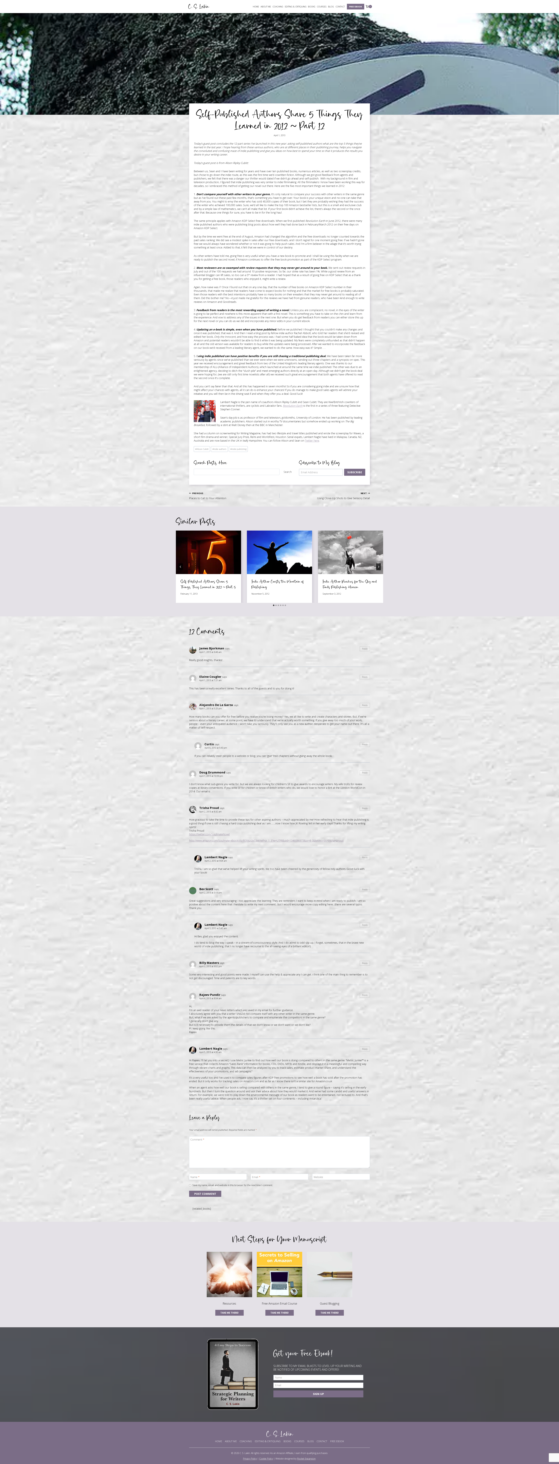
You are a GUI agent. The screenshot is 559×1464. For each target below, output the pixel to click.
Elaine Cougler (210, 677)
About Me (266, 6)
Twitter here (312, 440)
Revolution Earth (293, 405)
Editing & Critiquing (295, 6)
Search (288, 472)
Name (195, 1177)
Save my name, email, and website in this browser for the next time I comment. (232, 1185)
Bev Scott (206, 889)
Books (311, 6)
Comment (197, 1139)
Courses (322, 6)
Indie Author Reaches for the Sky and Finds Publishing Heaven (350, 584)
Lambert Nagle (216, 857)
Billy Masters (209, 963)
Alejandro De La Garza (216, 705)
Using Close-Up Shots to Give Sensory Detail (343, 496)
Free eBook (355, 6)
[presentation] (208, 552)
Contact (340, 6)
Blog (331, 6)
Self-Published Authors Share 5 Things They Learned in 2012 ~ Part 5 (208, 584)
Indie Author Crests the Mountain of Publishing (278, 584)
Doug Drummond (212, 772)
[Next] (378, 566)
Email (256, 1177)
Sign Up (318, 1394)
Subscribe (354, 472)
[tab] (273, 605)
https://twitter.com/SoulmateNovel (209, 834)
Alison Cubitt (202, 449)
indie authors (219, 449)
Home (256, 6)
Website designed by (295, 1458)
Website (318, 1177)
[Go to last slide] (180, 566)
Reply (365, 648)
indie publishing (238, 449)
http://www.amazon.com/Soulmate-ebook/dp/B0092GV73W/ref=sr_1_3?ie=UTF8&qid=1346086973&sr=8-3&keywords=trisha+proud (266, 840)
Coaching (278, 6)
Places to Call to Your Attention (207, 496)
